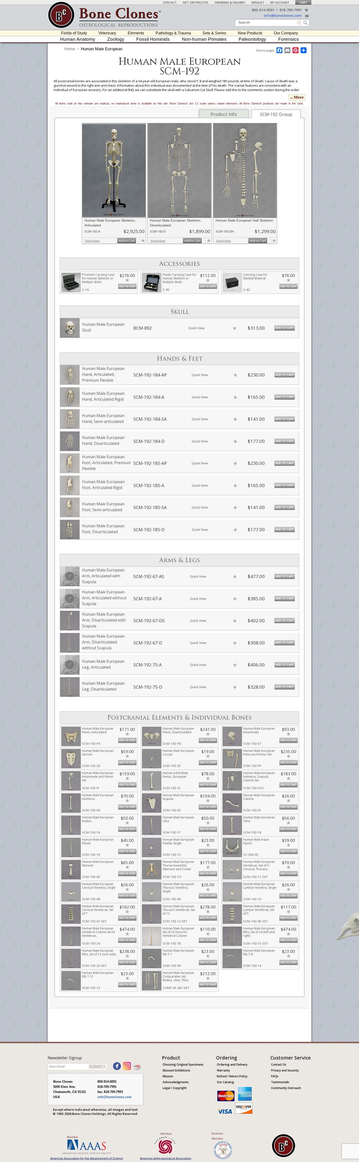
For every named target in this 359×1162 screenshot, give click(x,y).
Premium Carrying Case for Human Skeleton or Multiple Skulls (98, 278)
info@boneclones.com (283, 15)
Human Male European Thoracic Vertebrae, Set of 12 (179, 910)
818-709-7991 (290, 10)
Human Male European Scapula (178, 797)
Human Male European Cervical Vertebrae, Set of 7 (98, 910)
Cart (303, 2)
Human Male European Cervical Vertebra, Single (99, 886)
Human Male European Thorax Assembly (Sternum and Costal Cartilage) (178, 867)
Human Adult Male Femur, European (175, 775)
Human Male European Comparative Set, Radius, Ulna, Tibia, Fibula (178, 978)
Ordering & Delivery (229, 2)
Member (72, 1137)
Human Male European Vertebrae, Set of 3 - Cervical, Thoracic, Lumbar (259, 867)
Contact (170, 2)
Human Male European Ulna (178, 819)
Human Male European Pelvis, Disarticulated (178, 730)
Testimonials (280, 1082)
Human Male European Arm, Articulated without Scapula (104, 597)
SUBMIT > (97, 1066)
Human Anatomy (77, 39)
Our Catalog (225, 1082)
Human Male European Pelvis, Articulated (98, 730)
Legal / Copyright (175, 1088)
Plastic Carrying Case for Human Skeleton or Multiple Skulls (179, 278)
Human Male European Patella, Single (178, 841)
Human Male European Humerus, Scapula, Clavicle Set (259, 776)
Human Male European (101, 49)
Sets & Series (214, 33)
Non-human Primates (204, 39)
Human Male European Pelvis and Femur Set (259, 752)
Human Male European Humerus (98, 797)
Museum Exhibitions (176, 1070)
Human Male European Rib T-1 (178, 952)
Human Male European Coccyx (178, 752)
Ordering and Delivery (232, 1064)
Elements (136, 33)
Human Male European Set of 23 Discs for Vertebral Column (178, 932)
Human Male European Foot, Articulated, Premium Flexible (106, 462)
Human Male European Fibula (98, 841)
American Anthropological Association (165, 1158)
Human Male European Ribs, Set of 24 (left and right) (259, 932)
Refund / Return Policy (232, 1076)
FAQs (274, 1076)
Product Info (224, 114)
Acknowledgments (176, 1082)
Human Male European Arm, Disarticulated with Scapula (104, 620)
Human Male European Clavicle (259, 797)
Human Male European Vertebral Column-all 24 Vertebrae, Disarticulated (98, 933)
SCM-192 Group (276, 114)
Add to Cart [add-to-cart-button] (126, 240)
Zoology (115, 39)
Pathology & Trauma (173, 33)
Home (69, 49)
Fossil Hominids (153, 39)
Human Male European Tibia (259, 819)
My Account (279, 2)
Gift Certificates (195, 2)
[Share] (304, 50)
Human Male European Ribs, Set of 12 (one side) (99, 952)
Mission (168, 1076)
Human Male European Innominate (259, 730)
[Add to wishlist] (143, 241)
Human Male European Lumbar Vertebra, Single (259, 886)
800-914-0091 (263, 10)
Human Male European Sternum (98, 863)
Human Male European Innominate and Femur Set (98, 776)
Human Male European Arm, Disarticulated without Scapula (103, 642)
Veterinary (107, 33)
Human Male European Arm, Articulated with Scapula (103, 575)
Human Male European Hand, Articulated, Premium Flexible (103, 374)
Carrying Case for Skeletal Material (255, 276)
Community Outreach (286, 1088)
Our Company (286, 33)
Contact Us (278, 1064)
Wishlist (257, 2)
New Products (250, 33)
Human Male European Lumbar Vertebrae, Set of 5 (259, 910)
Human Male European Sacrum (98, 752)
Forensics (288, 39)
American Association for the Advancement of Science (86, 1158)
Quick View (92, 241)
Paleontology (252, 39)
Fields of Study (74, 33)
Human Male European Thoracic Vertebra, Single (178, 887)
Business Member (217, 1135)
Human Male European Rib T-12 (98, 975)
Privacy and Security (285, 1070)
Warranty (223, 1070)
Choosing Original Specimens (183, 1064)
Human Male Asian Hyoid (256, 841)
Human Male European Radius (98, 819)
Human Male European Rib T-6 (259, 952)
